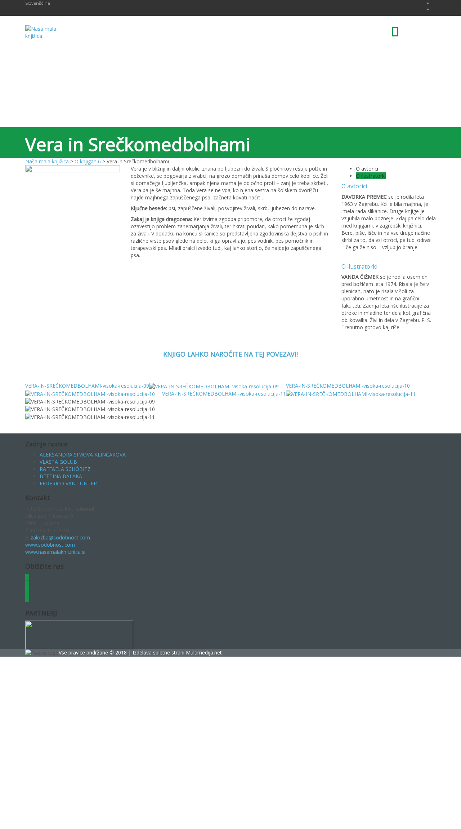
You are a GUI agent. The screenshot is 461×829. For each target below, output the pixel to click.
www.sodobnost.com (50, 544)
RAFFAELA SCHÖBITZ (65, 469)
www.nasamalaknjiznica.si (55, 551)
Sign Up (40, 818)
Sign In (58, 818)
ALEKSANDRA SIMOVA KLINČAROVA (83, 454)
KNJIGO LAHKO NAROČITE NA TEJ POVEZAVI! (230, 354)
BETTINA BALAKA (61, 476)
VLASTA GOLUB (58, 461)
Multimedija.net (204, 652)
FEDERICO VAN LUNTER (68, 483)
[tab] (367, 168)
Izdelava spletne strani (159, 652)
